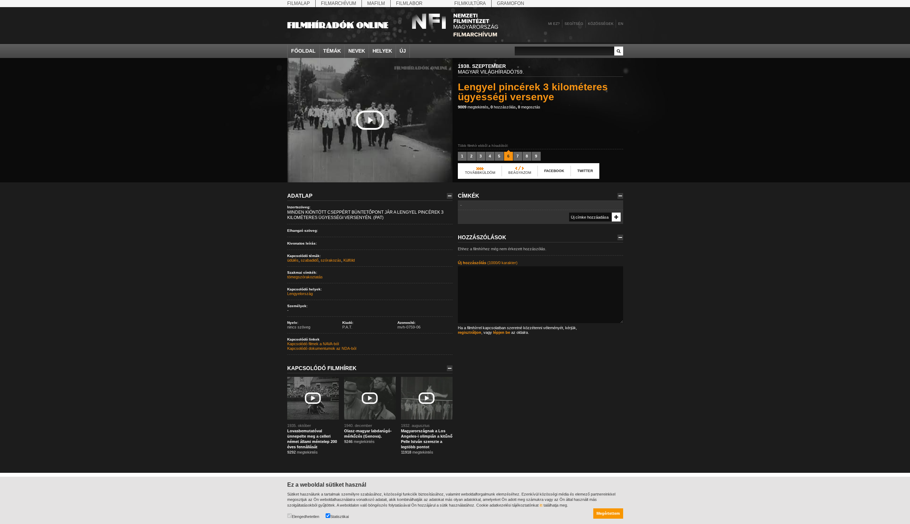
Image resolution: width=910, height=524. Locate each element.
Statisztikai (339, 516)
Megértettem (608, 513)
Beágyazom (519, 173)
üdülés (293, 260)
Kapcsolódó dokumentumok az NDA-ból (321, 348)
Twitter (585, 171)
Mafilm (376, 3)
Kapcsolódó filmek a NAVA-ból (313, 344)
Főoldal (303, 51)
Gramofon (510, 3)
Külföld (349, 260)
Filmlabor (409, 3)
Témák (332, 51)
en (620, 24)
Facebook (554, 171)
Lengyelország (300, 294)
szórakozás (331, 260)
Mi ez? (554, 24)
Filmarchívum (338, 3)
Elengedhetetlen (305, 516)
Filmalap (298, 3)
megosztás (529, 107)
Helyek (382, 51)
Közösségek (601, 24)
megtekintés (473, 107)
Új (403, 51)
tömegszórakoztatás (305, 277)
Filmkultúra (470, 3)
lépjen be (501, 332)
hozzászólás (503, 107)
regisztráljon (469, 332)
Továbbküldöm (480, 173)
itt (541, 505)
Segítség (573, 24)
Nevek (356, 51)
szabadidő (309, 260)
